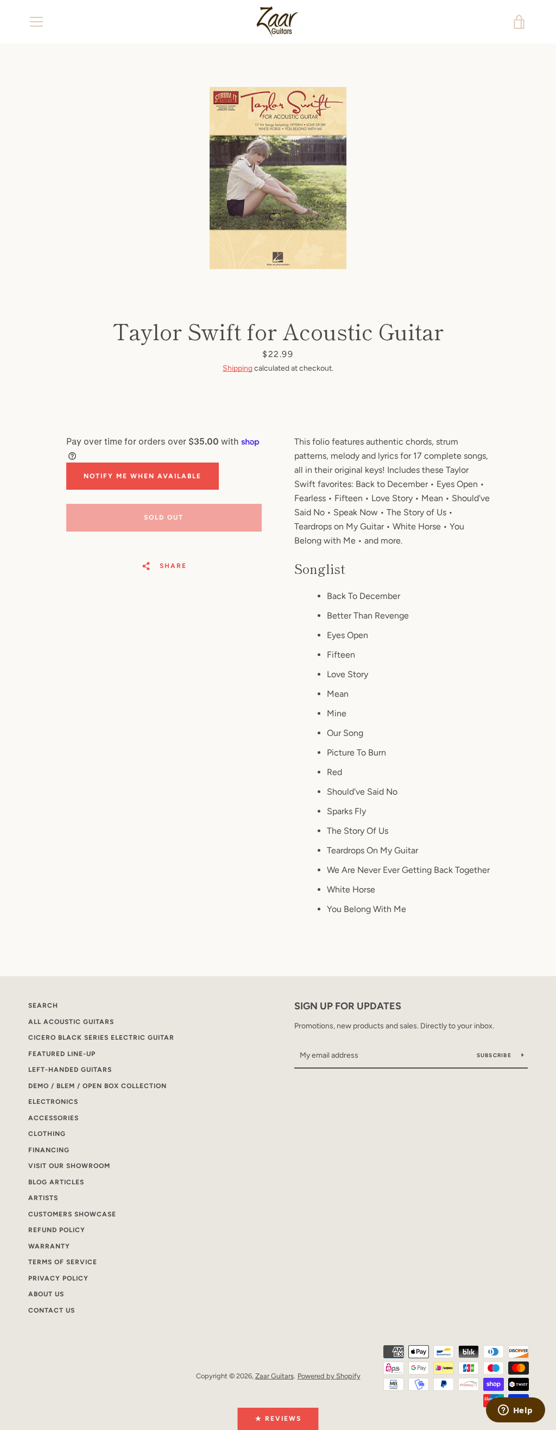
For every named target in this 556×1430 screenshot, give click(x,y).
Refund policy (56, 1230)
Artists (43, 1198)
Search (43, 1005)
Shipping (237, 368)
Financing (49, 1150)
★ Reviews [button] (278, 1418)
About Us (46, 1294)
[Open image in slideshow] (278, 178)
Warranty (49, 1246)
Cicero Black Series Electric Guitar (101, 1037)
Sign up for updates (347, 1006)
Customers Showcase (72, 1214)
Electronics (53, 1102)
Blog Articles (56, 1182)
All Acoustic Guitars (71, 1022)
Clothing (47, 1134)
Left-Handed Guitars (70, 1069)
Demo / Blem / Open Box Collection (97, 1086)
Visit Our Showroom (69, 1166)
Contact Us (51, 1310)
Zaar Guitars (274, 1376)
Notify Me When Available (142, 476)
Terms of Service (62, 1262)
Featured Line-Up (62, 1054)
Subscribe (495, 1055)
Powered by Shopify (329, 1376)
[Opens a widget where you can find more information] (515, 1411)
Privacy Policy (58, 1278)
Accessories (53, 1118)
